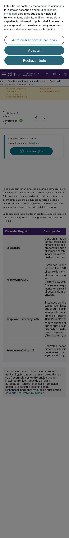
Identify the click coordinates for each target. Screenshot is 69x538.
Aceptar (34, 50)
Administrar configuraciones (34, 40)
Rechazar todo (34, 60)
